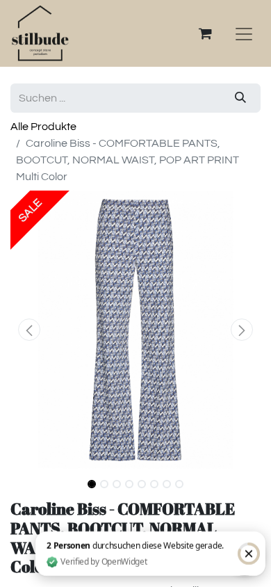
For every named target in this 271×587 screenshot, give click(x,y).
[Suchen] (240, 98)
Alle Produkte (43, 126)
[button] (29, 330)
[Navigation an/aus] (244, 33)
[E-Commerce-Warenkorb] (205, 33)
